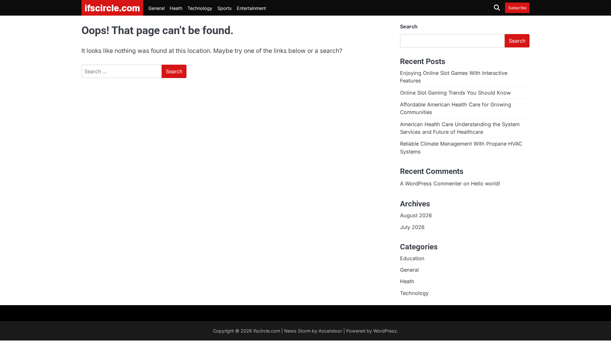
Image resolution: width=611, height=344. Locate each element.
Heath (176, 8)
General (156, 8)
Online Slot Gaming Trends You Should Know (455, 93)
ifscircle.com (266, 330)
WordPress (385, 330)
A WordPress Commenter (431, 183)
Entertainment (251, 8)
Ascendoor (330, 330)
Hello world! (485, 183)
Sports (224, 8)
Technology (199, 8)
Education (412, 258)
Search (409, 26)
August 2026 (416, 215)
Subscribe (517, 8)
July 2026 (412, 227)
